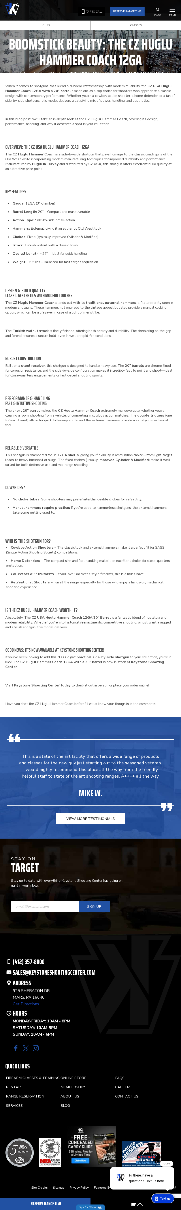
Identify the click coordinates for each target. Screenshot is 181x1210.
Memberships (73, 1087)
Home (22, 73)
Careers (123, 1087)
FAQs (119, 1077)
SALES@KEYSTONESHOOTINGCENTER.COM (54, 972)
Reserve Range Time (127, 11)
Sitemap (58, 1188)
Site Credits (39, 1188)
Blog (65, 1105)
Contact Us (126, 1096)
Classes (135, 25)
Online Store (73, 1077)
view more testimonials (90, 818)
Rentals (14, 1087)
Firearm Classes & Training (33, 1077)
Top (133, 1204)
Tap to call (93, 11)
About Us (69, 1096)
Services (14, 1105)
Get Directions (26, 1004)
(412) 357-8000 (29, 962)
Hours (45, 25)
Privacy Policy (79, 1188)
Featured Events (105, 1188)
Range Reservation (25, 1096)
